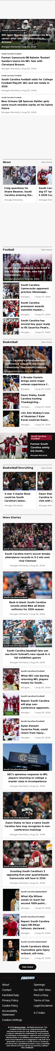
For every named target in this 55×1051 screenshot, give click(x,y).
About (5, 984)
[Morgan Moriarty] (10, 46)
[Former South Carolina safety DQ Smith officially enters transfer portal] (27, 446)
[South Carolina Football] (14, 30)
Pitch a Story (41, 995)
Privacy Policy (10, 1000)
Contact (6, 989)
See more (27, 967)
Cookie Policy (10, 1005)
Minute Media (20, 1027)
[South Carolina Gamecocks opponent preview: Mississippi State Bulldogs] (27, 291)
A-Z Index (39, 1012)
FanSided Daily (10, 995)
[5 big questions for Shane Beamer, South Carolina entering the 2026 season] (19, 184)
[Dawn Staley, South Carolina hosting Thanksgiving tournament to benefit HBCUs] (27, 401)
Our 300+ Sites (42, 989)
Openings (39, 984)
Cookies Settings (12, 1019)
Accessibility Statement (9, 1012)
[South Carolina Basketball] (34, 892)
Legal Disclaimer (43, 1005)
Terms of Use (42, 1000)
